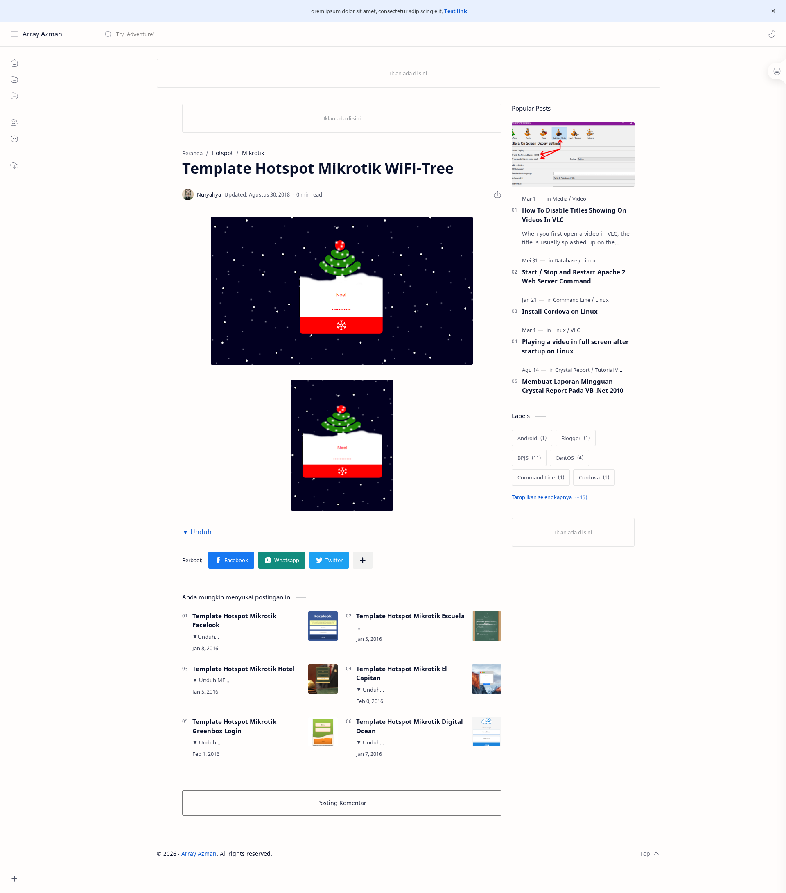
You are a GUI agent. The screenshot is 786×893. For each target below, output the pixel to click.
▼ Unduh (197, 531)
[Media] (561, 198)
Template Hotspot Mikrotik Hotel (243, 669)
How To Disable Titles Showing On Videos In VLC (574, 215)
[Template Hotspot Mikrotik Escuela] (486, 626)
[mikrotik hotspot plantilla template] (342, 291)
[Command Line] (573, 299)
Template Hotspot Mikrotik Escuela (410, 616)
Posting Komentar (341, 803)
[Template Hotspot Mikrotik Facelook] (323, 626)
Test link (455, 11)
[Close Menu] (773, 11)
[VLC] (575, 330)
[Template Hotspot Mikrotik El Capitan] (486, 679)
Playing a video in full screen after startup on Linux (575, 346)
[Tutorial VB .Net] (614, 369)
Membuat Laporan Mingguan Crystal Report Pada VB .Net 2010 (572, 386)
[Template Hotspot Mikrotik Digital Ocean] (486, 731)
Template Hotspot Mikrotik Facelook (234, 620)
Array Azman (42, 33)
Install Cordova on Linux (560, 311)
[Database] (567, 260)
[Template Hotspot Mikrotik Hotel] (323, 679)
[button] (772, 34)
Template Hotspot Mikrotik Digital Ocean (409, 726)
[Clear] (233, 34)
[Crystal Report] (574, 369)
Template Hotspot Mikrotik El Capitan (401, 673)
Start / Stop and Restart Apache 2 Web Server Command (573, 276)
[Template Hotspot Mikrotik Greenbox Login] (323, 731)
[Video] (579, 198)
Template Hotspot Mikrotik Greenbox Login (234, 726)
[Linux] (589, 260)
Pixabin (323, 853)
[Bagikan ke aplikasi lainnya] (363, 560)
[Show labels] (551, 497)
